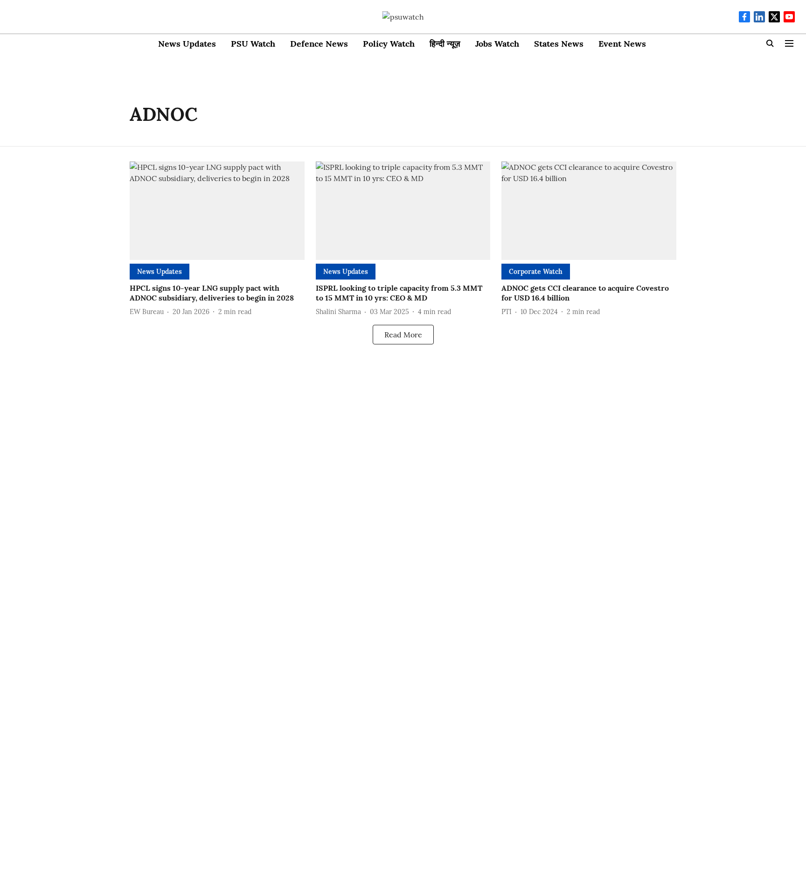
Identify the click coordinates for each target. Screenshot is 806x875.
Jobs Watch (497, 43)
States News (559, 43)
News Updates (187, 43)
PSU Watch (253, 43)
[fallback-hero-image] (217, 210)
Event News (622, 43)
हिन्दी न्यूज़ (445, 43)
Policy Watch (389, 43)
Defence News (319, 43)
